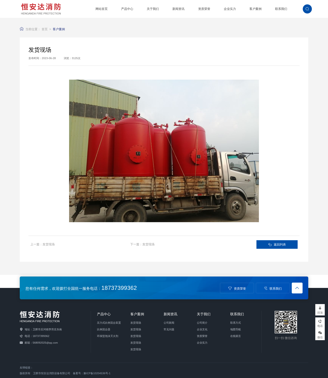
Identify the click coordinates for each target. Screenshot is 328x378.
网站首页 (101, 8)
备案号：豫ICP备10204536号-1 (91, 373)
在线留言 (235, 336)
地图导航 (235, 329)
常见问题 (169, 329)
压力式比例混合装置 (109, 322)
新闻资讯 (178, 8)
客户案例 (255, 8)
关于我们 (153, 8)
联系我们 (281, 8)
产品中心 (127, 8)
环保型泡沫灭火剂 (107, 336)
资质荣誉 (204, 8)
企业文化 (202, 329)
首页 (45, 29)
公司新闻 (169, 322)
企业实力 (230, 8)
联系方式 (235, 322)
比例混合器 (103, 329)
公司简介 (202, 322)
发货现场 (49, 244)
